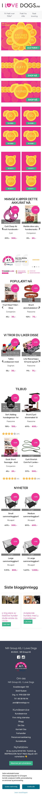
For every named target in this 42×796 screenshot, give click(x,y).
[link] (21, 261)
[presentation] (3, 229)
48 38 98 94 (23, 699)
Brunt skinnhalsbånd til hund (31, 308)
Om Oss (21, 725)
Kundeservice (21, 714)
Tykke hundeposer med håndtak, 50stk (11, 362)
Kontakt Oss (21, 729)
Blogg (21, 721)
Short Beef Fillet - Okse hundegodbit (11, 308)
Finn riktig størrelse (21, 717)
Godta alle (31, 787)
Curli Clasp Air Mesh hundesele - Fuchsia (11, 229)
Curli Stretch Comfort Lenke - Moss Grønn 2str (31, 462)
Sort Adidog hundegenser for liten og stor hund (11, 417)
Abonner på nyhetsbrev (21, 763)
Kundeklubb (21, 741)
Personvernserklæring (21, 737)
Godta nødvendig (11, 787)
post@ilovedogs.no (21, 703)
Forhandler (21, 733)
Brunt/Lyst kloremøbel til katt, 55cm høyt (31, 417)
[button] (21, 667)
